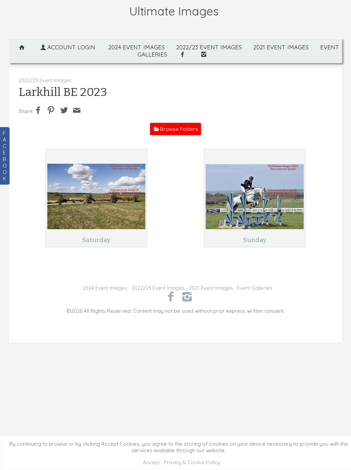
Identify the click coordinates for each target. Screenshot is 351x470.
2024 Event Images (136, 47)
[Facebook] (170, 296)
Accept (151, 462)
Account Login (71, 47)
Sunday (254, 240)
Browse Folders (179, 129)
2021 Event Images (281, 47)
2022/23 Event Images (209, 47)
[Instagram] (187, 296)
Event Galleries (255, 288)
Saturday (96, 240)
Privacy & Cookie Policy (192, 462)
